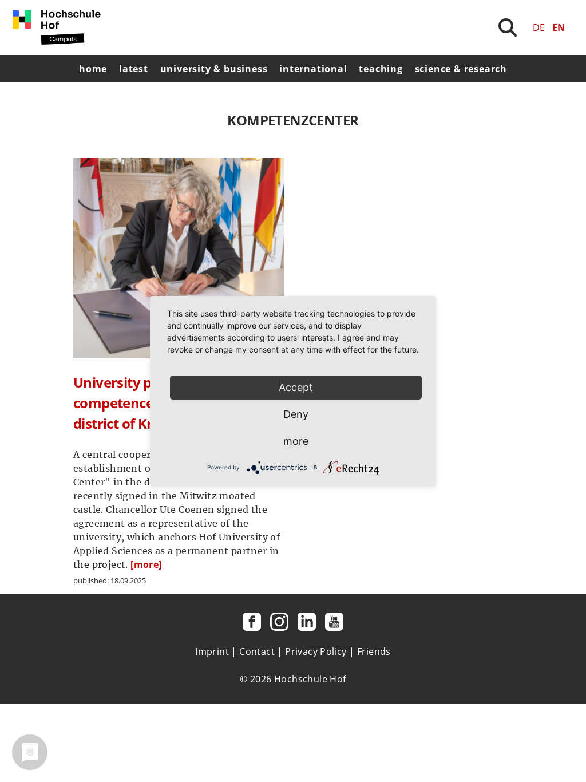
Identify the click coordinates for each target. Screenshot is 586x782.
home (93, 68)
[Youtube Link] (334, 622)
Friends (374, 651)
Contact (257, 651)
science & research (461, 68)
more (295, 441)
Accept (296, 387)
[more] (145, 564)
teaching (380, 68)
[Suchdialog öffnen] (507, 27)
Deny (295, 414)
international (313, 68)
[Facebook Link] (252, 622)
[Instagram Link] (279, 622)
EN (558, 27)
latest (133, 68)
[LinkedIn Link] (307, 622)
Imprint (212, 651)
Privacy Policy (316, 651)
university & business (214, 68)
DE (539, 27)
